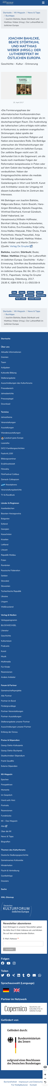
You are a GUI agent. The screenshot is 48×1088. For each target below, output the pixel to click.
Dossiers (5, 881)
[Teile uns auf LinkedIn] (19, 975)
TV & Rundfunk (8, 495)
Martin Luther (20, 299)
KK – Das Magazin (9, 821)
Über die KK (6, 831)
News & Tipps (7, 836)
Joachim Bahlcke (34, 299)
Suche (4, 889)
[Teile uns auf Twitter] (3, 975)
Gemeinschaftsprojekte (11, 690)
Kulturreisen (6, 641)
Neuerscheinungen (16, 295)
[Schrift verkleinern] (45, 1078)
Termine (5, 412)
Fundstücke (6, 815)
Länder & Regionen (10, 503)
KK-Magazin (6, 774)
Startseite (5, 338)
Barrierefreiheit (10, 1081)
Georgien (5, 529)
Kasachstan (6, 534)
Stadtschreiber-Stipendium (13, 755)
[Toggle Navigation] (43, 3)
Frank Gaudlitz (7, 761)
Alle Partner (6, 695)
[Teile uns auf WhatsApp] (40, 975)
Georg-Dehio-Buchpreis (11, 750)
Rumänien (5, 565)
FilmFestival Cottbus (10, 474)
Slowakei (5, 581)
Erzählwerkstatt (8, 463)
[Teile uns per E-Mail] (35, 975)
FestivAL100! (7, 453)
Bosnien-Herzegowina (11, 513)
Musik (3, 656)
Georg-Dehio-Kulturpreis (12, 745)
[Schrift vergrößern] (45, 1075)
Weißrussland (7, 606)
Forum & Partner (9, 685)
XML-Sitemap (7, 897)
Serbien (4, 575)
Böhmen (31, 292)
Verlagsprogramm (9, 620)
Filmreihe (5, 469)
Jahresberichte (7, 393)
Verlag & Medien (9, 615)
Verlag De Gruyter (19, 246)
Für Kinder (5, 667)
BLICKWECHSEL (8, 625)
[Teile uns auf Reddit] (29, 975)
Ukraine (4, 596)
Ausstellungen (7, 427)
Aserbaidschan (7, 508)
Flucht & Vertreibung (10, 870)
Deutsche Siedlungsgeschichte (14, 855)
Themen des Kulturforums (13, 850)
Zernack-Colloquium (10, 479)
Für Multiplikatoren (19, 1085)
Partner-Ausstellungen (11, 716)
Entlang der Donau (9, 732)
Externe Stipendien (9, 766)
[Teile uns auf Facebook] (9, 975)
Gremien (4, 357)
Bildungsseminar (8, 458)
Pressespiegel (7, 398)
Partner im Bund (8, 701)
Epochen (5, 779)
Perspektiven (6, 784)
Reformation (41, 295)
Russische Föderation (10, 570)
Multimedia (6, 661)
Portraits (5, 805)
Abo (3, 826)
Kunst (3, 651)
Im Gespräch (6, 795)
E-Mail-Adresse (11, 939)
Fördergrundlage (8, 706)
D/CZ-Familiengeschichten (13, 448)
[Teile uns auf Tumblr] (24, 975)
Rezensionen (6, 672)
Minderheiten (6, 865)
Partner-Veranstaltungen (12, 711)
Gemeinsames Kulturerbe (12, 860)
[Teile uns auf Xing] (14, 975)
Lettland (4, 544)
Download (5, 404)
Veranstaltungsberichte (11, 489)
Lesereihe (5, 443)
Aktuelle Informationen (11, 352)
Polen (14, 292)
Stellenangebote (8, 378)
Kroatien (4, 539)
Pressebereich (7, 388)
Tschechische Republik (11, 591)
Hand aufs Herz (8, 800)
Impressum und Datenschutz (31, 1081)
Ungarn (22, 292)
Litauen (4, 549)
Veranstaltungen (8, 422)
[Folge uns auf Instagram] (15, 963)
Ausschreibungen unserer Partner (16, 726)
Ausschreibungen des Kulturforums (16, 383)
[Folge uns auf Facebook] (3, 963)
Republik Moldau (8, 555)
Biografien (5, 841)
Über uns (5, 346)
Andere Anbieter (8, 677)
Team (3, 362)
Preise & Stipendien (10, 740)
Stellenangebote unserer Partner (15, 721)
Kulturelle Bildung (9, 372)
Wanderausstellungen (11, 432)
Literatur (40, 292)
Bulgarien (5, 518)
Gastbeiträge (7, 875)
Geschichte (29, 295)
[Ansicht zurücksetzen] (45, 1082)
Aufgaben (5, 367)
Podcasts (5, 646)
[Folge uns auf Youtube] (9, 963)
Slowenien (5, 586)
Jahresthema (6, 417)
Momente (5, 789)
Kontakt (33, 1085)
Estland (4, 524)
